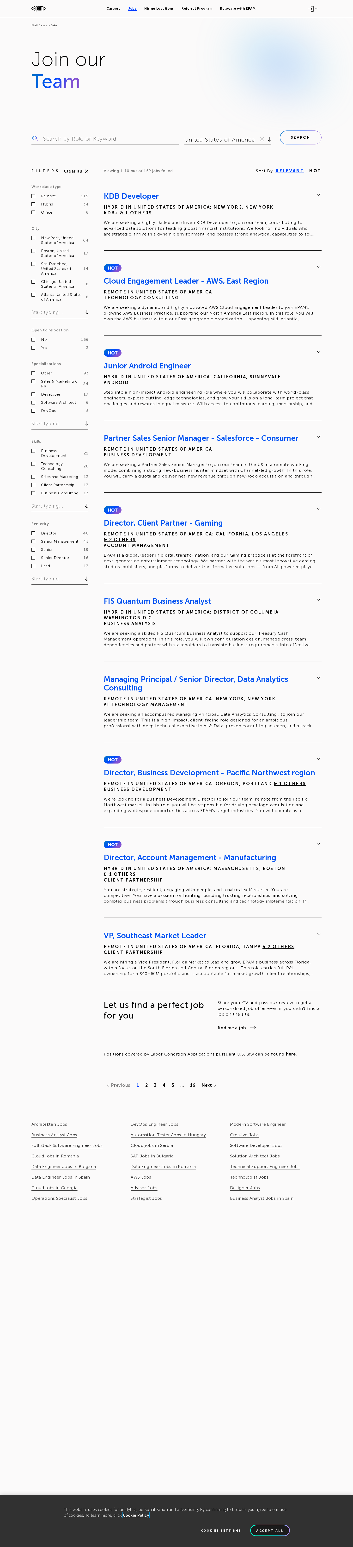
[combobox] (185, 139)
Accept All (270, 1530)
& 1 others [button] (136, 213)
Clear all (73, 171)
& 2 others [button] (120, 539)
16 (192, 1085)
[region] (176, 1521)
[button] (112, 268)
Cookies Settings (221, 1530)
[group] (213, 215)
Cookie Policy (136, 1515)
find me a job (232, 1028)
